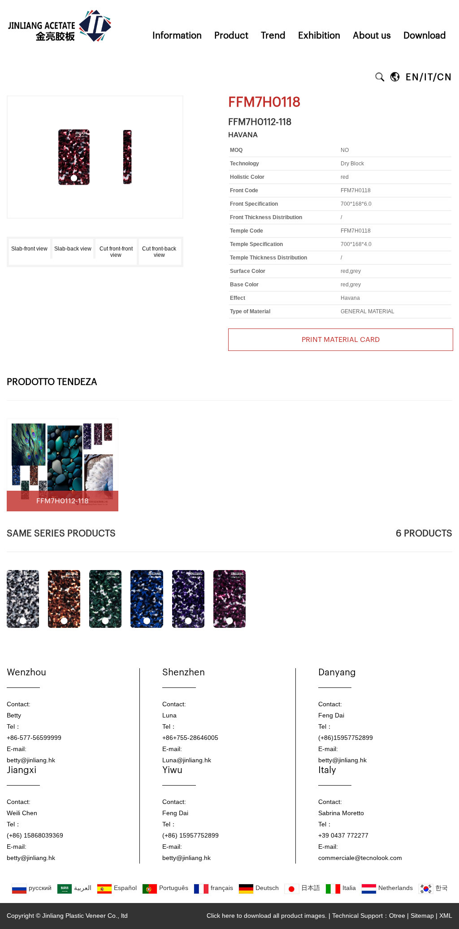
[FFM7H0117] (229, 599)
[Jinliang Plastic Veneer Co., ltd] (61, 3)
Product (231, 35)
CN (444, 77)
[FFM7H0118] (95, 126)
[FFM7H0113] (64, 599)
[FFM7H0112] (23, 599)
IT (428, 77)
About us (372, 35)
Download (424, 35)
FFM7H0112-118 (259, 122)
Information (177, 35)
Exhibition (319, 35)
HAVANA (243, 134)
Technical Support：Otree (368, 915)
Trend (273, 35)
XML (445, 915)
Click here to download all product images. (267, 915)
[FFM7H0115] (146, 599)
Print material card (341, 339)
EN (413, 77)
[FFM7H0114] (105, 599)
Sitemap (422, 915)
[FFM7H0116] (188, 599)
